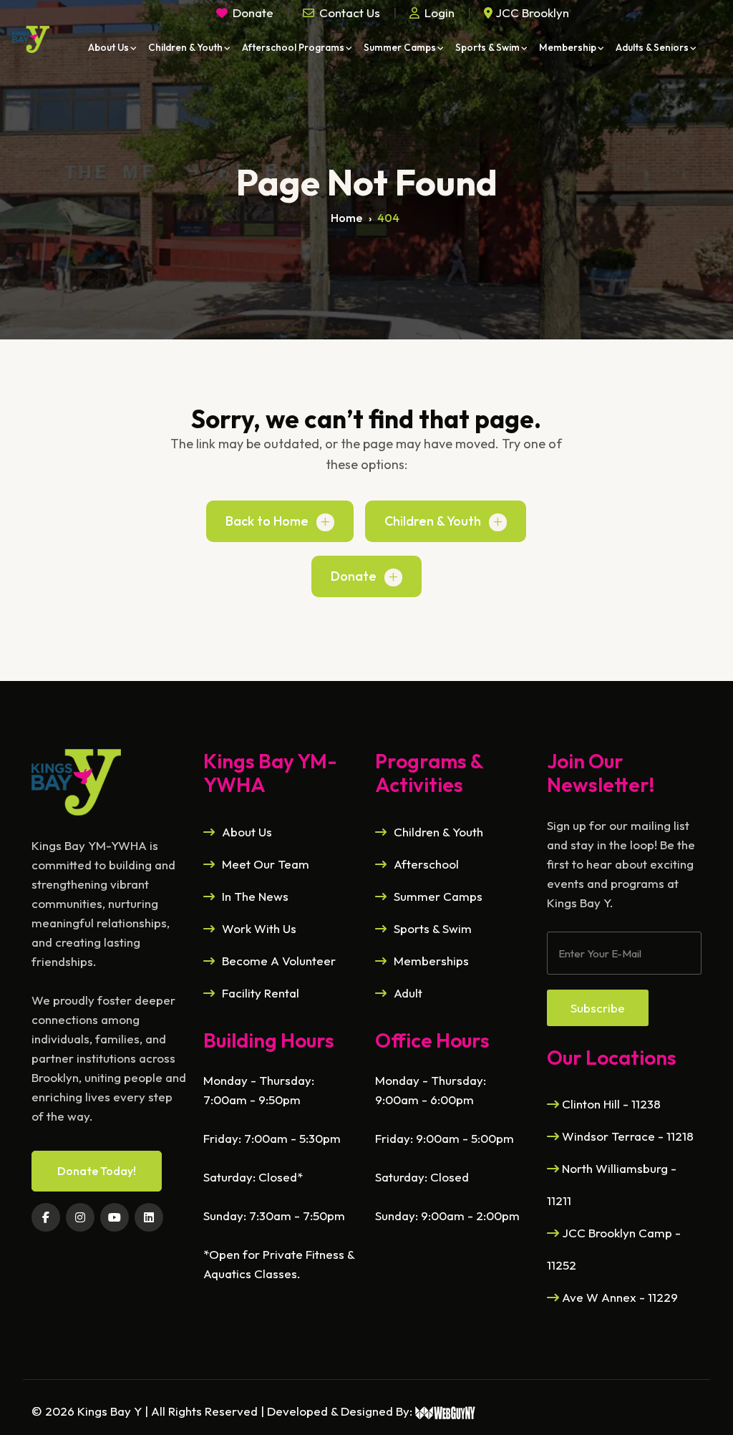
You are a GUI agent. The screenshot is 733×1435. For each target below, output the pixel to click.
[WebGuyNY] (445, 1411)
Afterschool (426, 863)
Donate (354, 576)
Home (346, 218)
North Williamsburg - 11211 (611, 1184)
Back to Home (267, 521)
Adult (408, 992)
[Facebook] (45, 1217)
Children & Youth (185, 47)
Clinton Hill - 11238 (610, 1103)
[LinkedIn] (149, 1217)
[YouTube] (114, 1217)
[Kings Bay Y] (76, 780)
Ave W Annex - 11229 (618, 1297)
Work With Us (259, 928)
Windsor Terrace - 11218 (626, 1136)
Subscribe (598, 1007)
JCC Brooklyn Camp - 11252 (614, 1248)
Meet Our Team (265, 863)
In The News (255, 896)
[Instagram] (80, 1217)
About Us (108, 47)
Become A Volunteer (279, 960)
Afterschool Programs (293, 47)
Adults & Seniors (652, 47)
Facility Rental (260, 992)
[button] (341, 12)
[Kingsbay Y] (30, 39)
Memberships (431, 960)
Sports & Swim (487, 47)
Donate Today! (96, 1171)
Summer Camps (400, 47)
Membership (567, 47)
